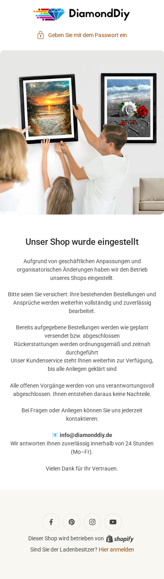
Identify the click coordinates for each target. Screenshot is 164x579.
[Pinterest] (71, 522)
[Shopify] (120, 539)
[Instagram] (92, 522)
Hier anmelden (116, 549)
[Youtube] (113, 522)
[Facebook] (51, 522)
